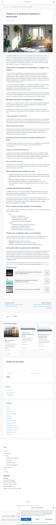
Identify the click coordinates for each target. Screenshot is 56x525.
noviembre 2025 (10, 393)
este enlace (45, 264)
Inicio (5, 451)
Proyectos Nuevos (10, 432)
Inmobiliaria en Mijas (10, 462)
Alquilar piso (9, 460)
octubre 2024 (9, 395)
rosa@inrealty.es (10, 486)
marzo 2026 (9, 390)
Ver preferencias (48, 519)
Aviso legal (46, 522)
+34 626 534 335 (12, 484)
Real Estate (9, 434)
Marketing (8, 416)
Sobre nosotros (7, 467)
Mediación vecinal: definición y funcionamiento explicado (27, 334)
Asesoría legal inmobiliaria (12, 465)
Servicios (6, 455)
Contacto (6, 471)
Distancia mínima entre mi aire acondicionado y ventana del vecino (44, 336)
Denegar (37, 519)
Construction (9, 411)
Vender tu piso (7, 453)
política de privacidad (39, 522)
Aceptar (26, 519)
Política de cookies (30, 522)
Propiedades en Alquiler (12, 427)
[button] (53, 508)
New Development (11, 420)
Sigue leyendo (8, 350)
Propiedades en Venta (11, 430)
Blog (5, 469)
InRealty (6, 476)
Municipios (8, 418)
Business (8, 409)
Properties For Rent (11, 423)
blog (10, 7)
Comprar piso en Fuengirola (12, 458)
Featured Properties (11, 414)
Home (6, 7)
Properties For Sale (11, 425)
